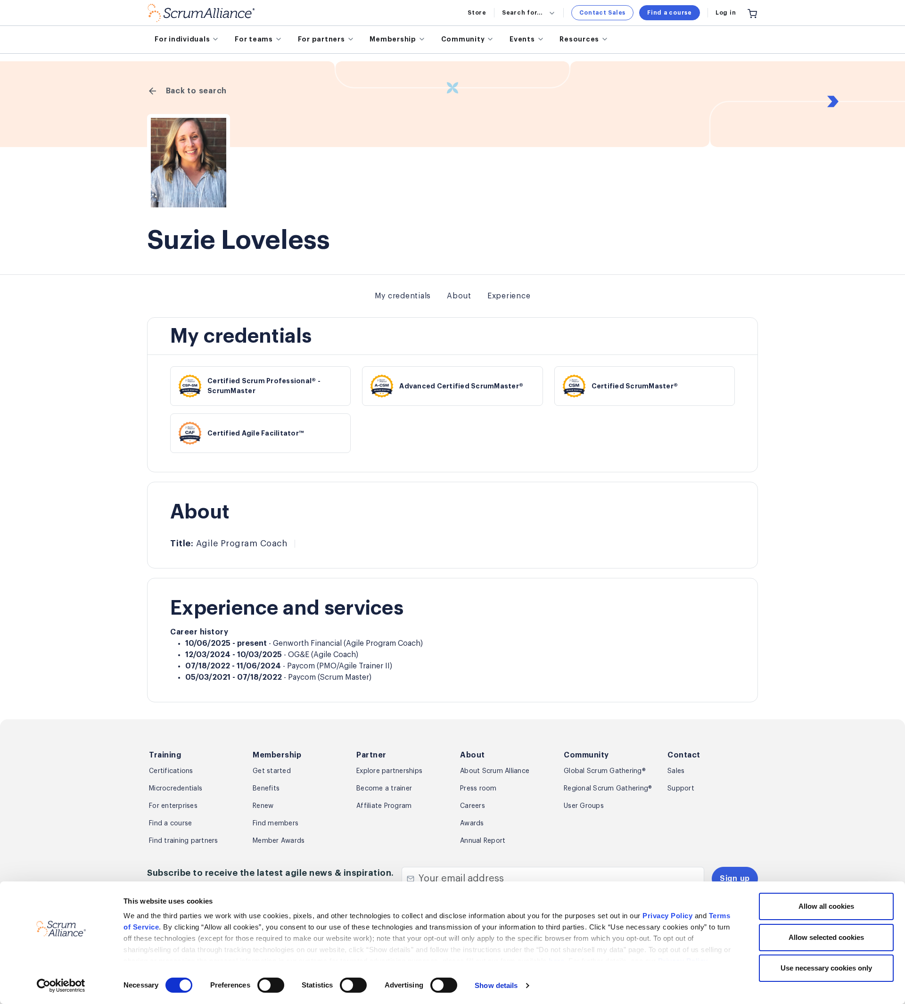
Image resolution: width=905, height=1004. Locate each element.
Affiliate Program (383, 806)
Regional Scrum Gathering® (608, 788)
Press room (478, 788)
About (459, 296)
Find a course (669, 13)
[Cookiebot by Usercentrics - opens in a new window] (61, 986)
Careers (472, 806)
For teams (254, 39)
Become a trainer (384, 788)
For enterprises (173, 806)
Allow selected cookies (826, 937)
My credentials (403, 296)
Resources (579, 39)
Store (477, 13)
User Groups (584, 806)
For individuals (182, 39)
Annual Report (482, 841)
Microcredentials (175, 788)
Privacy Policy (667, 916)
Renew (263, 806)
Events (522, 39)
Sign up (735, 878)
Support (680, 788)
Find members (275, 823)
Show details (496, 985)
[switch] (270, 985)
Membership (393, 39)
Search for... (522, 13)
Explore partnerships (389, 771)
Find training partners (183, 841)
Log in (726, 13)
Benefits (266, 788)
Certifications (171, 771)
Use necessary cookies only (826, 968)
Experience (509, 296)
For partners (321, 39)
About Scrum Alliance (494, 771)
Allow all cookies (826, 906)
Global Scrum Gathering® (605, 771)
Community (463, 39)
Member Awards (278, 841)
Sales (675, 771)
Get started (272, 771)
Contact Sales (602, 13)
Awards (472, 823)
